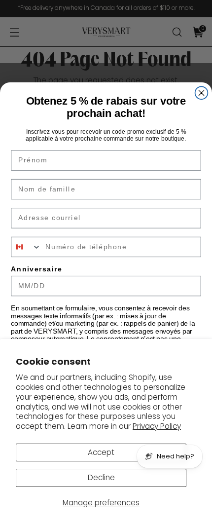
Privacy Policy (157, 426)
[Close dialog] (201, 92)
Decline (101, 477)
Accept (101, 452)
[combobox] (26, 247)
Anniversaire (36, 269)
